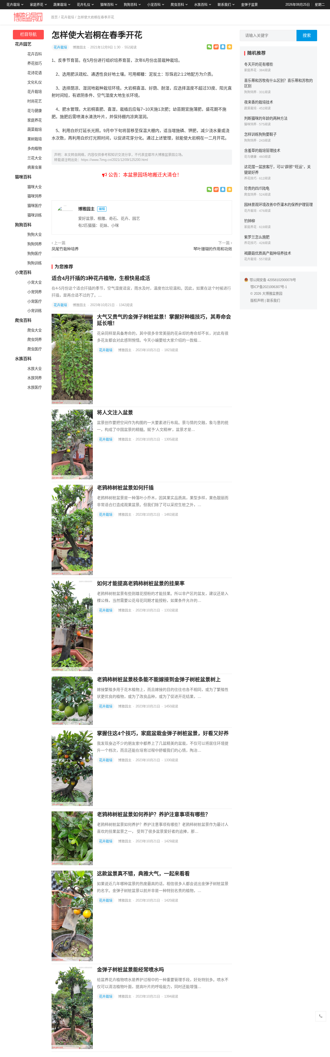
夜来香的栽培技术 (258, 102)
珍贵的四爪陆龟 (256, 188)
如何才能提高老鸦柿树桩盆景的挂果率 (141, 583)
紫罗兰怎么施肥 (256, 237)
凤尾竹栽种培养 (65, 249)
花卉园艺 (23, 44)
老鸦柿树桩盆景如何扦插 (125, 488)
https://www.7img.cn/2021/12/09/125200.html (114, 160)
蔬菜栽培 (34, 129)
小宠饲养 (34, 292)
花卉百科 (34, 54)
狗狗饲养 (34, 244)
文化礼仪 (34, 82)
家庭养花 (36, 4)
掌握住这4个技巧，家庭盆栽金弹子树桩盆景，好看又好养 (163, 733)
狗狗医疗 (34, 254)
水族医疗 (34, 387)
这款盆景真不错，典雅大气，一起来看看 (143, 874)
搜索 (307, 35)
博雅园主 (80, 47)
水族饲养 (34, 378)
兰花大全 (34, 158)
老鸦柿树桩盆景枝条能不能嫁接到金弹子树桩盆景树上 (159, 679)
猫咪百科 (107, 4)
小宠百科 (154, 4)
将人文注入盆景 (115, 412)
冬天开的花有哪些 (258, 64)
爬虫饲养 (34, 339)
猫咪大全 (34, 187)
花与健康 (34, 111)
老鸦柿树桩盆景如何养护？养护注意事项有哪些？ (153, 814)
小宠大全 (34, 282)
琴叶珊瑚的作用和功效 (212, 249)
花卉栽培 (13, 4)
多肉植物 (34, 148)
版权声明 (257, 300)
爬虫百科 (177, 4)
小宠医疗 (34, 301)
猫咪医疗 (34, 206)
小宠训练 (34, 311)
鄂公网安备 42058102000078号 (273, 280)
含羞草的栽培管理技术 (262, 151)
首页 (54, 17)
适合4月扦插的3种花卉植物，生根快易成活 (101, 278)
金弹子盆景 (249, 4)
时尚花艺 (34, 101)
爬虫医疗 (34, 349)
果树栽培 (34, 139)
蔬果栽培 (60, 4)
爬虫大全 (34, 330)
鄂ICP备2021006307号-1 (268, 287)
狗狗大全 (34, 234)
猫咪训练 (34, 215)
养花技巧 (34, 63)
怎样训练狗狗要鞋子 (260, 134)
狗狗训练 (34, 263)
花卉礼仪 (83, 4)
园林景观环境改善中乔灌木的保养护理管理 (278, 205)
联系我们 (224, 4)
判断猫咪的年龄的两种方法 (265, 118)
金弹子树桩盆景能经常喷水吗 (130, 970)
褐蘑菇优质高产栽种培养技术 (267, 253)
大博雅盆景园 (272, 294)
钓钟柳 (249, 221)
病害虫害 (34, 167)
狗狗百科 (130, 4)
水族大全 (34, 369)
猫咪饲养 (34, 196)
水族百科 (201, 4)
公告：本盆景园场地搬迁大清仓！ (144, 175)
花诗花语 (34, 73)
